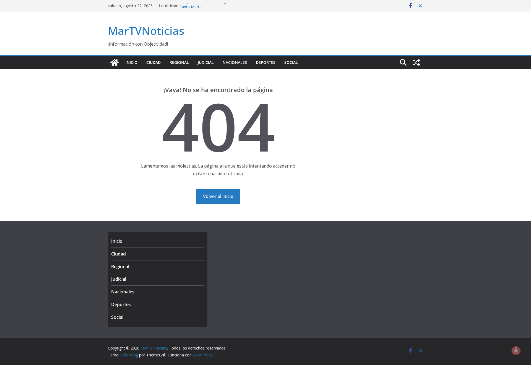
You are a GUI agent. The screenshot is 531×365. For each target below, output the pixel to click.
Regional (179, 62)
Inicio (131, 62)
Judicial (206, 62)
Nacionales (235, 62)
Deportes (265, 62)
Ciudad (153, 62)
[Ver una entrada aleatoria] (416, 62)
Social (291, 62)
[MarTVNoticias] (114, 62)
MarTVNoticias (146, 30)
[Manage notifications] (516, 350)
